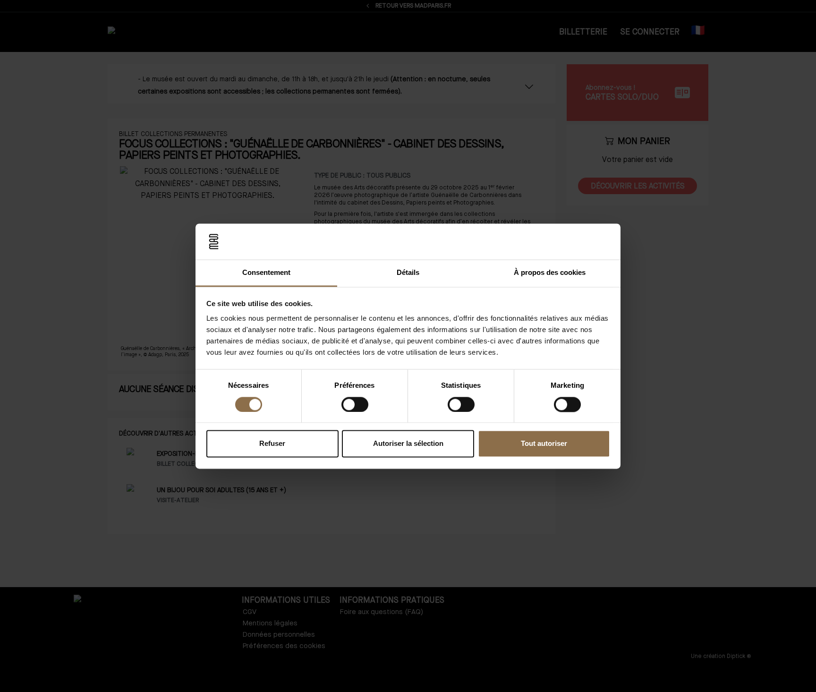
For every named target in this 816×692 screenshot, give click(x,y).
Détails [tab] (408, 273)
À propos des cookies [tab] (550, 273)
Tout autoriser (544, 444)
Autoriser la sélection (408, 444)
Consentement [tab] (266, 273)
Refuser (272, 444)
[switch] (354, 404)
